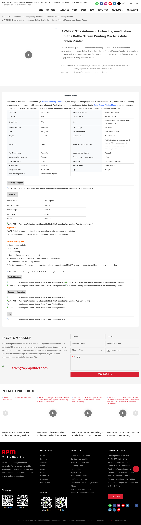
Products (17, 16)
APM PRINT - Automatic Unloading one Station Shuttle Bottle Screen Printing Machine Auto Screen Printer (45, 20)
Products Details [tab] (70, 95)
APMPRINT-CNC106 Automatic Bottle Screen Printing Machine (15, 434)
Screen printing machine (33, 16)
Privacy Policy (120, 520)
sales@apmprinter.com (29, 368)
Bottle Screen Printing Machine (106, 105)
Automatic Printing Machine (53, 101)
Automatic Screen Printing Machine (59, 16)
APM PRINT (6, 16)
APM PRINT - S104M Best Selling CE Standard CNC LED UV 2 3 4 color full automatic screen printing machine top (88, 434)
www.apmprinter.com (80, 520)
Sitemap (109, 520)
